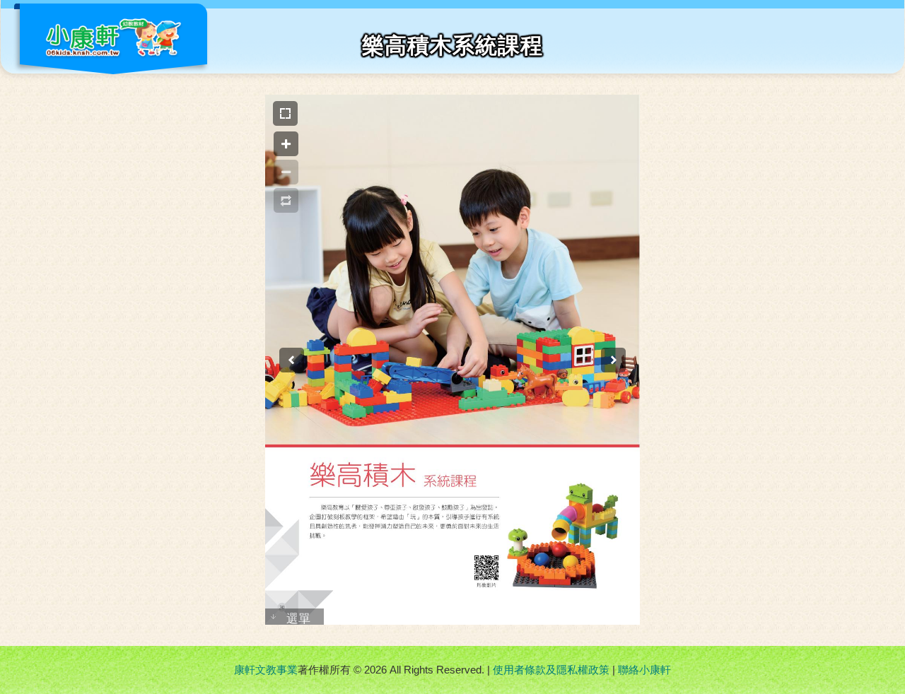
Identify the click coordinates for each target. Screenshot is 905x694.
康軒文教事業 (266, 670)
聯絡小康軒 (644, 670)
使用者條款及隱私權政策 (551, 670)
